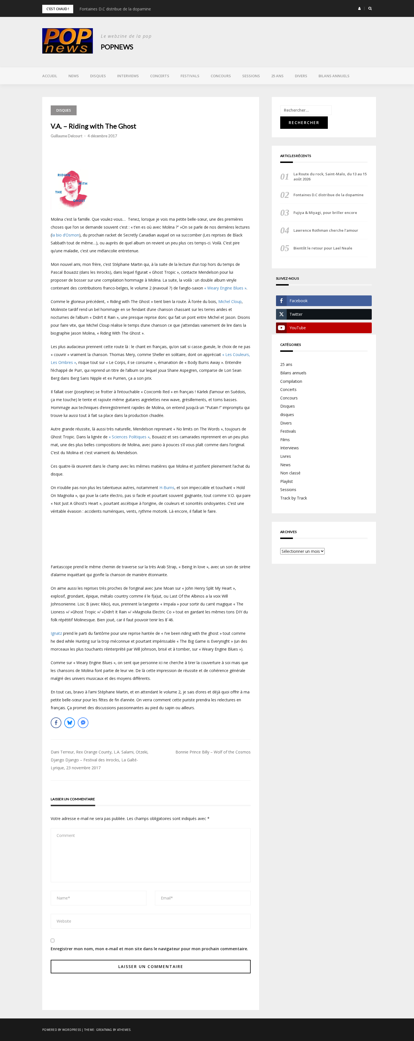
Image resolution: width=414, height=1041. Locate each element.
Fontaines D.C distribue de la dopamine (115, 9)
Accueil (49, 75)
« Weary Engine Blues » (225, 288)
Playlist (286, 481)
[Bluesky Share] (69, 722)
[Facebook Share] (56, 722)
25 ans (277, 75)
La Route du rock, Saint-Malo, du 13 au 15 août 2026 (330, 176)
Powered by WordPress (61, 1030)
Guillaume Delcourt (66, 136)
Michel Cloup (230, 301)
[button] (359, 8)
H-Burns (166, 487)
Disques (98, 75)
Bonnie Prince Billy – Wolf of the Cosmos (213, 752)
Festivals (190, 75)
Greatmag (104, 1030)
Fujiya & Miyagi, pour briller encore (325, 212)
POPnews (117, 47)
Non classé (290, 473)
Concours (221, 75)
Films (285, 439)
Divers (301, 75)
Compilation (291, 381)
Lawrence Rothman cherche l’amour (325, 230)
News (73, 75)
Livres (285, 456)
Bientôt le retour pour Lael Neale (322, 248)
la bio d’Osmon (65, 235)
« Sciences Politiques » (129, 436)
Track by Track (293, 498)
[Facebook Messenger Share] (83, 722)
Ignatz (56, 633)
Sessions (251, 75)
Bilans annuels (334, 75)
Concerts (159, 75)
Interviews (128, 75)
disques (287, 414)
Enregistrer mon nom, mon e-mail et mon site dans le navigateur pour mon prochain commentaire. (149, 948)
